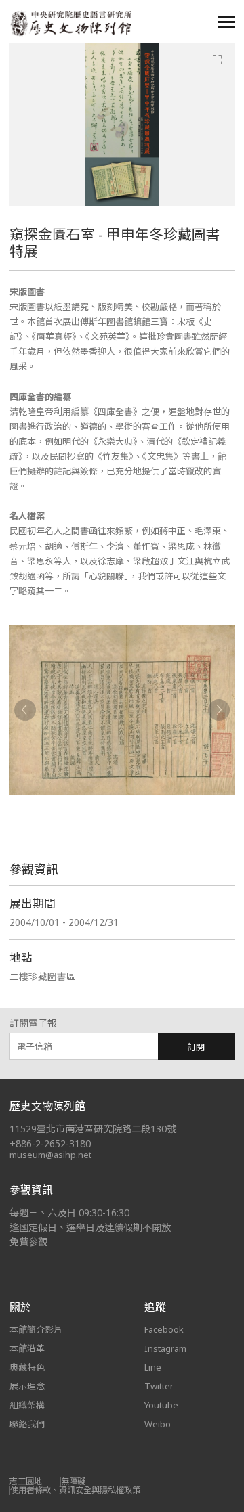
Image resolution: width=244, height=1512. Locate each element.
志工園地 (25, 1481)
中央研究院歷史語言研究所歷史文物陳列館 (70, 23)
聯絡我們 (27, 1424)
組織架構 (27, 1405)
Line (152, 1367)
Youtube (161, 1405)
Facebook (164, 1329)
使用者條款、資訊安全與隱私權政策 (75, 1490)
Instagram (165, 1348)
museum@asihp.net (50, 1155)
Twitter (159, 1386)
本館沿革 (27, 1348)
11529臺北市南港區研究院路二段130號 (92, 1128)
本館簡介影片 (35, 1329)
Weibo (157, 1424)
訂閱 (196, 1047)
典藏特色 (27, 1367)
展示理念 (27, 1386)
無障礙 (73, 1481)
